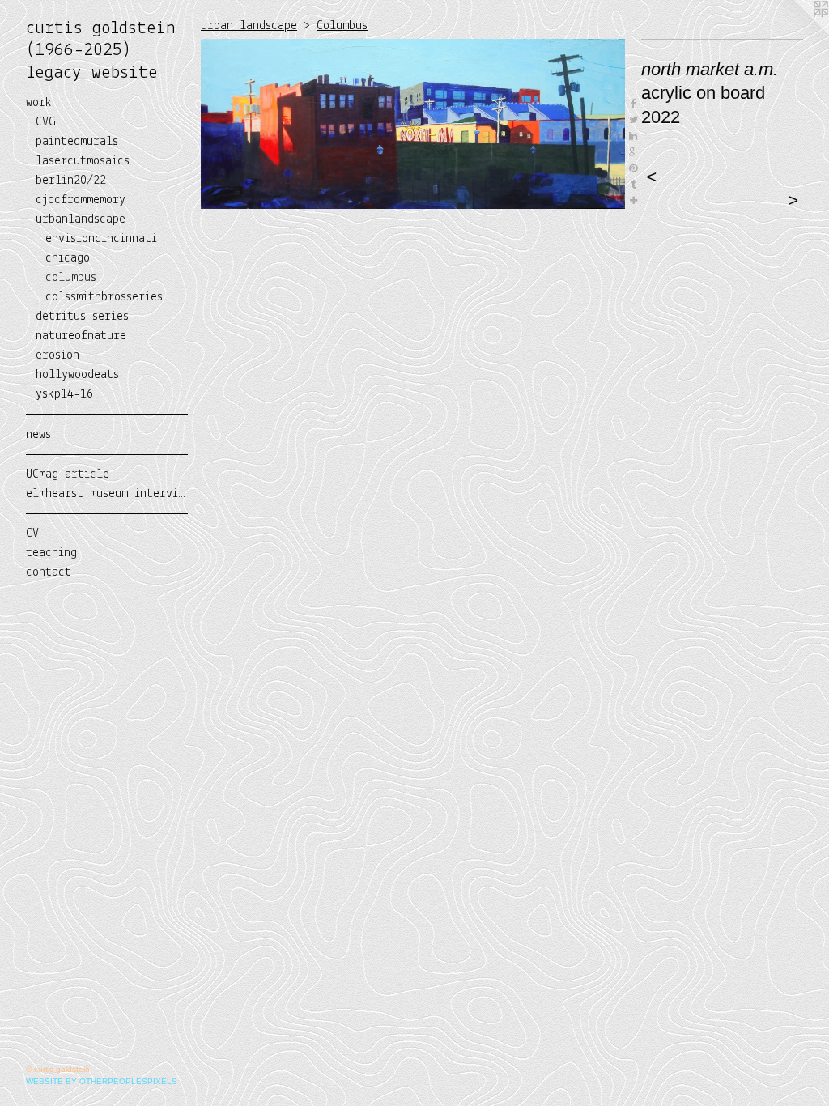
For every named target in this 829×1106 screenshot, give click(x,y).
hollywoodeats (77, 374)
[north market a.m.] (413, 124)
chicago (67, 258)
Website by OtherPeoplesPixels (101, 1081)
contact (48, 572)
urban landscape (249, 25)
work (39, 102)
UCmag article (67, 474)
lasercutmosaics (83, 161)
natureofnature (81, 336)
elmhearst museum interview (107, 493)
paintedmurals (77, 141)
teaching (51, 553)
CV (32, 533)
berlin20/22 (71, 180)
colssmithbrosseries (104, 297)
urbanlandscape (80, 219)
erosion (57, 355)
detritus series (82, 316)
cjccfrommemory (80, 200)
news (38, 434)
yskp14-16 (64, 394)
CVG (46, 122)
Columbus (342, 25)
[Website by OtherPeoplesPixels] (796, 32)
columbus (70, 277)
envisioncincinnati (101, 238)
